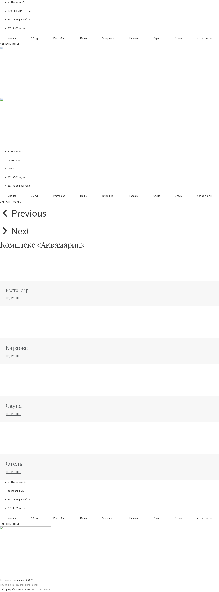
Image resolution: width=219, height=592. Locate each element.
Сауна (156, 38)
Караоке (134, 38)
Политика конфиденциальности (19, 584)
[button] (10, 44)
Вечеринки (107, 38)
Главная (11, 38)
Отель (178, 38)
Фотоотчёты (204, 38)
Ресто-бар (59, 38)
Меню (83, 38)
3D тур (34, 38)
